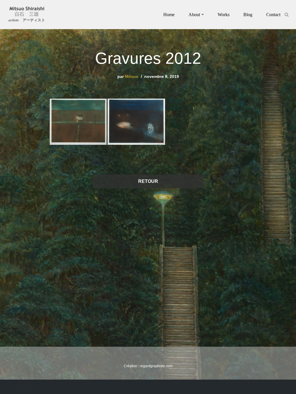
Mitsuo (131, 76)
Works (224, 14)
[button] (202, 14)
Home (169, 14)
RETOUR (148, 181)
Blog (247, 14)
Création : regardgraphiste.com (20, 386)
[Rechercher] (286, 14)
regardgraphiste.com (156, 366)
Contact (273, 14)
